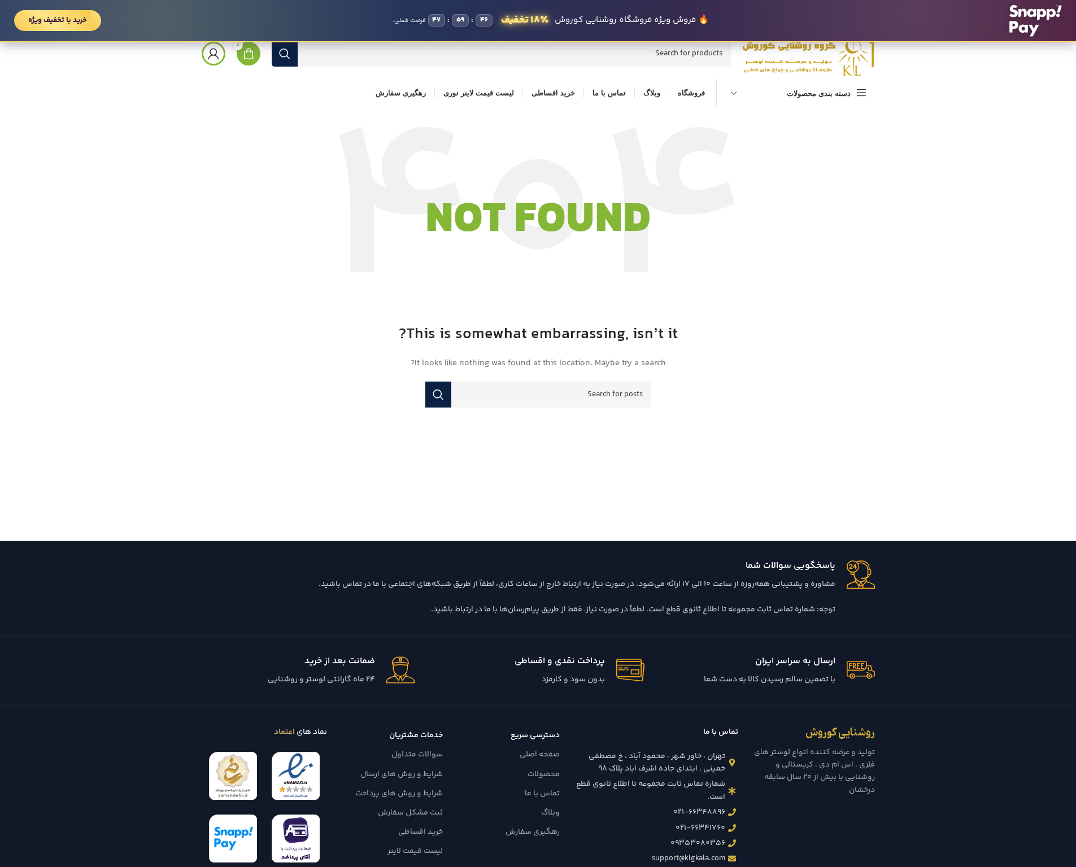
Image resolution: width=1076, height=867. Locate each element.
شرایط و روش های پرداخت (399, 793)
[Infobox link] (538, 588)
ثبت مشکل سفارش (410, 813)
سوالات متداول (417, 754)
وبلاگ (550, 813)
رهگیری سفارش (532, 832)
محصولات (543, 774)
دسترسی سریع (535, 735)
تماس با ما (542, 793)
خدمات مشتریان (416, 735)
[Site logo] (808, 53)
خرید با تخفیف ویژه (57, 20)
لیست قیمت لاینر (415, 851)
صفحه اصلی (539, 754)
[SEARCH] (285, 54)
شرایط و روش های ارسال (401, 774)
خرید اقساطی (420, 832)
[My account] (213, 53)
